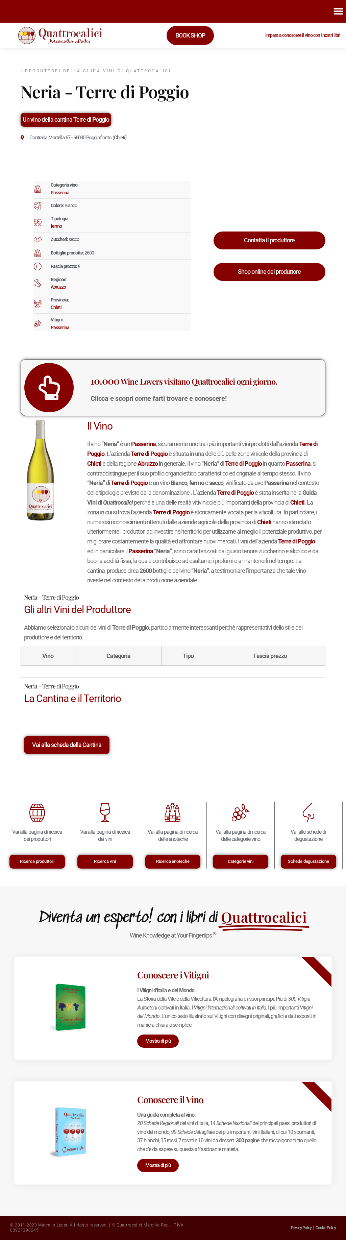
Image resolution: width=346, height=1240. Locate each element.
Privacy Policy (301, 1227)
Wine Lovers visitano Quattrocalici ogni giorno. (184, 381)
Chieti (56, 307)
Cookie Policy (326, 1227)
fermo (56, 226)
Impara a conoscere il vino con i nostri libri (302, 35)
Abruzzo (58, 287)
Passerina (60, 192)
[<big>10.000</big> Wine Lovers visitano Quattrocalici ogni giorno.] (49, 387)
